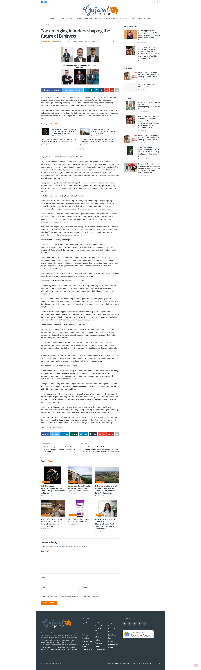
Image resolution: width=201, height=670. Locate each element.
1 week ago (143, 79)
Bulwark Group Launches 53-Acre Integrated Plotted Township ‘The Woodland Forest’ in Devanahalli (106, 489)
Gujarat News (62, 18)
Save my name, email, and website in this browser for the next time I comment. (71, 597)
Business (88, 18)
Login (154, 2)
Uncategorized (113, 644)
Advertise (118, 663)
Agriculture (86, 623)
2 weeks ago (143, 111)
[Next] (82, 149)
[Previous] (78, 149)
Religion (111, 623)
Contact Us (126, 663)
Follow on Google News (145, 663)
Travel (110, 641)
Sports (110, 632)
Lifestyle (123, 18)
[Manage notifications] (196, 665)
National (98, 640)
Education (98, 18)
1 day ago (142, 42)
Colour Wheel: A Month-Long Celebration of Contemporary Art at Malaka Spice (149, 105)
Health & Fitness (98, 630)
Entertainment (111, 18)
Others (147, 18)
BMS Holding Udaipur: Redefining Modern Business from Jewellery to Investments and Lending (64, 131)
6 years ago (143, 89)
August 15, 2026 (58, 136)
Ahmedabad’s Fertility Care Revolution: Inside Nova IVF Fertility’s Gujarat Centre (148, 74)
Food (97, 623)
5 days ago (143, 61)
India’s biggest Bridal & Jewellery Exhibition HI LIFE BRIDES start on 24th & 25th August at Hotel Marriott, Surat (149, 35)
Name (43, 578)
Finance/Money (87, 649)
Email (43, 587)
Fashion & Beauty (85, 645)
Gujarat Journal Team (50, 41)
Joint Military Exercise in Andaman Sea (147, 85)
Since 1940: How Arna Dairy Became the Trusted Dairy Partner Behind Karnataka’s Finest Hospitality (51, 522)
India (72, 18)
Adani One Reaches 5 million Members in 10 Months (79, 520)
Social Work (112, 629)
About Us (110, 663)
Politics (97, 646)
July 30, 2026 (96, 136)
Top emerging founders (54, 427)
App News (85, 626)
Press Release (100, 649)
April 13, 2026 (64, 41)
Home (52, 18)
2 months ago (144, 159)
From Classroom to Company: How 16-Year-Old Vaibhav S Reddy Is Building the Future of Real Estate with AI (148, 151)
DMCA (134, 663)
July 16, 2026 (73, 524)
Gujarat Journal (56, 663)
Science (111, 626)
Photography (99, 643)
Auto (140, 18)
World (79, 18)
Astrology (85, 629)
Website (85, 587)
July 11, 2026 (100, 531)
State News (112, 635)
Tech (132, 18)
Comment (45, 551)
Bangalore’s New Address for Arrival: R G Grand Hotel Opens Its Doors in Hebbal (103, 131)
